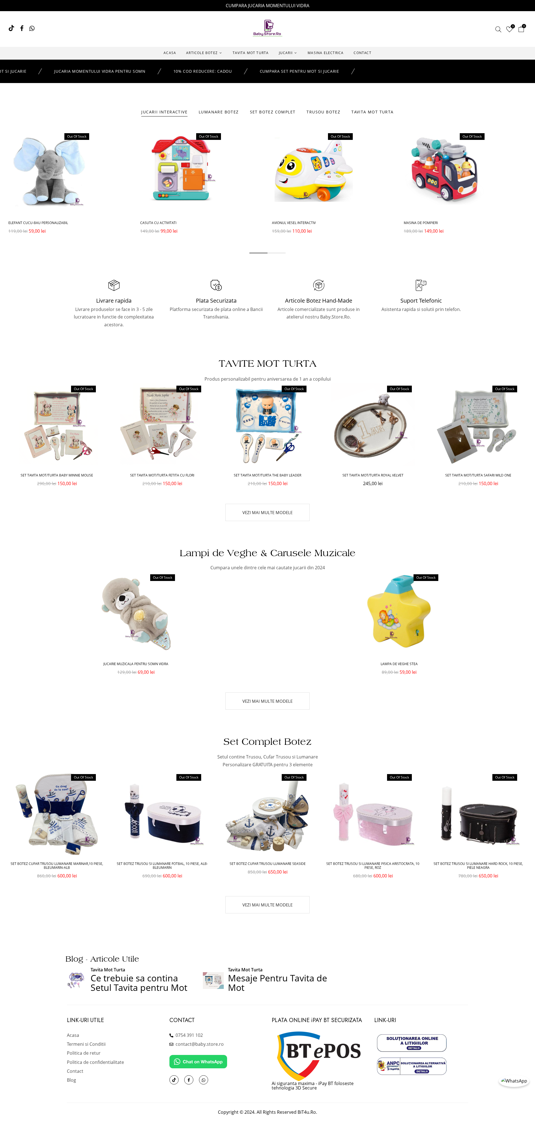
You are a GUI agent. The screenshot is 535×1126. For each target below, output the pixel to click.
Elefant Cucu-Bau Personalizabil (38, 223)
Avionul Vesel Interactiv (294, 223)
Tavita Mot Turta (108, 970)
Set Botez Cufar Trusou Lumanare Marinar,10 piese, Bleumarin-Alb (57, 866)
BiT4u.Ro (307, 1112)
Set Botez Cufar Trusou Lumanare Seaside (268, 864)
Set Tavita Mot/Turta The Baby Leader (267, 475)
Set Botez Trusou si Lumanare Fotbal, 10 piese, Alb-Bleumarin (162, 866)
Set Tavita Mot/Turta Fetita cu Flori (162, 475)
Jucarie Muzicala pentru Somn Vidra (135, 664)
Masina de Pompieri (421, 223)
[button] (521, 30)
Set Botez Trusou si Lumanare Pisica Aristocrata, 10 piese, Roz (372, 866)
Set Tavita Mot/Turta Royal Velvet (372, 475)
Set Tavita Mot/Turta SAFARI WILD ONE (478, 475)
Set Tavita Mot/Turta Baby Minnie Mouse (57, 475)
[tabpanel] (70, 188)
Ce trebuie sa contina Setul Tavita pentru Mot (139, 982)
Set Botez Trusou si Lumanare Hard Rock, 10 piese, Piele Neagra (478, 866)
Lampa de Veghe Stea (399, 664)
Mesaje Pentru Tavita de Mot (277, 982)
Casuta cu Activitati (158, 223)
